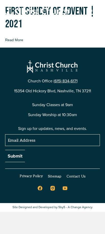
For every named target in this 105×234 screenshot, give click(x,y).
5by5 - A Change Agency (75, 207)
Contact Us (76, 176)
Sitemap (54, 176)
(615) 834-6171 (65, 81)
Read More (14, 40)
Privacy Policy (31, 176)
